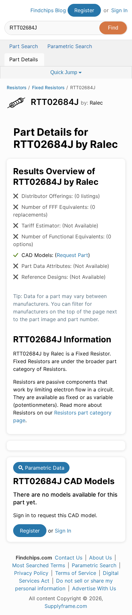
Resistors (17, 87)
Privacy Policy (31, 573)
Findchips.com (9, 10)
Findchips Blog (48, 10)
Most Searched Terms (38, 565)
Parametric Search (94, 565)
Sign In (119, 10)
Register (84, 10)
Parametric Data (43, 468)
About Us (100, 557)
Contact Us (68, 557)
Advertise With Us (94, 588)
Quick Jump (64, 72)
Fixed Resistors (48, 87)
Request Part (72, 255)
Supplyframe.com (66, 606)
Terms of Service (75, 573)
